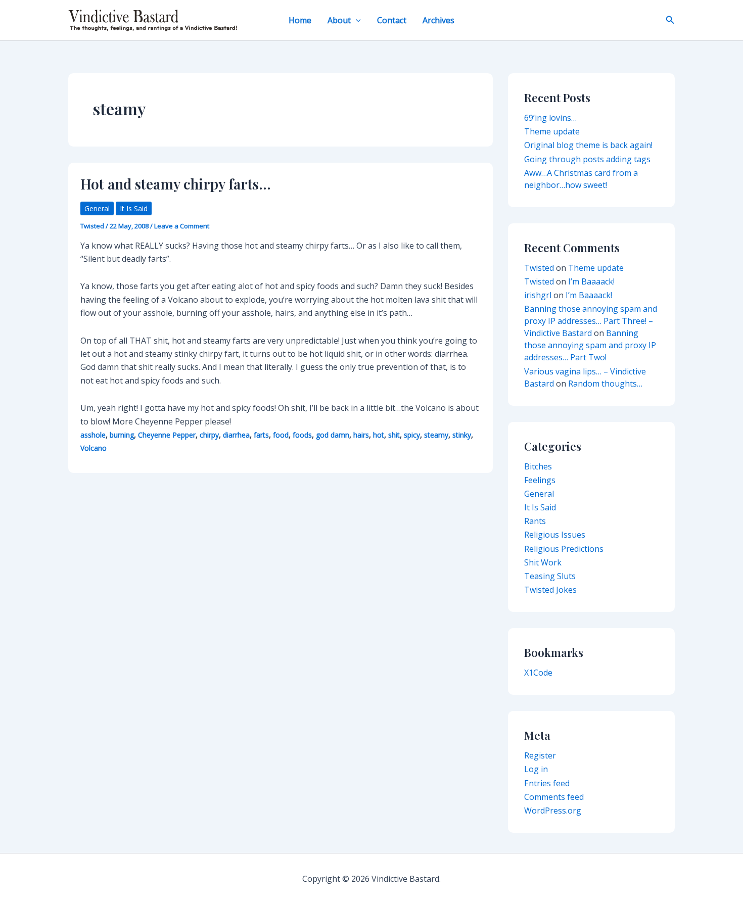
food (281, 435)
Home (300, 20)
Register (540, 755)
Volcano (93, 448)
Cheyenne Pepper (167, 435)
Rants (535, 521)
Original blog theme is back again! (588, 145)
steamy (436, 435)
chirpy (209, 435)
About (339, 20)
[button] (356, 20)
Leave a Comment (181, 225)
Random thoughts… (605, 383)
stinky (461, 435)
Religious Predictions (563, 548)
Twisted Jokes (550, 589)
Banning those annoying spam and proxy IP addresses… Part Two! (590, 345)
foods (302, 435)
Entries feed (547, 783)
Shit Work (543, 562)
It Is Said (134, 208)
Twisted (539, 267)
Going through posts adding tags (587, 159)
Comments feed (554, 796)
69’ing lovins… (550, 117)
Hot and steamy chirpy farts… (175, 183)
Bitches (538, 466)
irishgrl (537, 295)
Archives (438, 20)
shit (394, 435)
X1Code (538, 672)
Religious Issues (554, 534)
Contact (391, 20)
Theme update (552, 131)
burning (122, 435)
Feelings (539, 480)
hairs (361, 435)
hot (378, 435)
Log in (536, 769)
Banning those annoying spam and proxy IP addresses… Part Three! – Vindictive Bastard (590, 321)
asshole (93, 435)
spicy (412, 435)
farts (261, 435)
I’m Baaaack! (591, 281)
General (97, 208)
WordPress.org (552, 810)
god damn (332, 435)
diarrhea (236, 435)
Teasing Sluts (550, 576)
